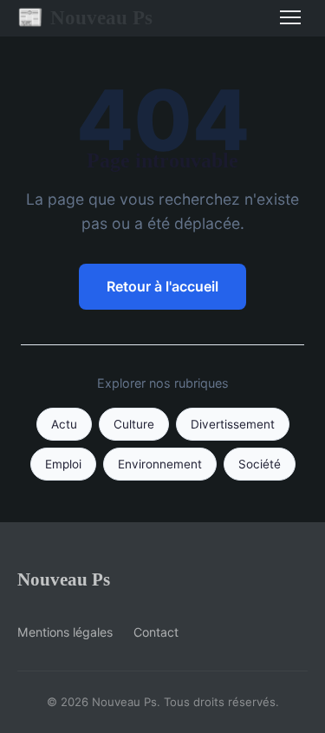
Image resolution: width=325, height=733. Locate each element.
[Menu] (290, 17)
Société (259, 464)
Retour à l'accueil (162, 286)
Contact (156, 632)
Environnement (160, 464)
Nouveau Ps (85, 17)
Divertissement (233, 424)
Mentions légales (65, 632)
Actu (64, 424)
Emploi (63, 464)
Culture (134, 424)
